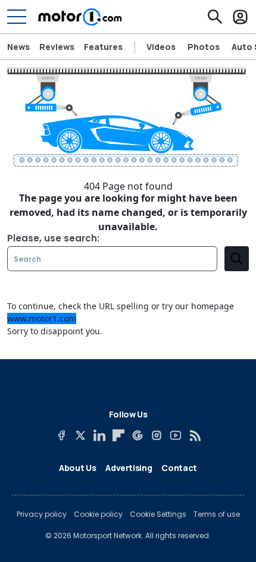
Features (103, 46)
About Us (77, 467)
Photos (204, 47)
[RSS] (195, 435)
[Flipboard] (118, 435)
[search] (236, 258)
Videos (161, 47)
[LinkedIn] (99, 435)
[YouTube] (176, 435)
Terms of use (216, 514)
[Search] (215, 17)
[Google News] (137, 435)
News (18, 46)
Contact (179, 467)
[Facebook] (61, 435)
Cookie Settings (158, 514)
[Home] (80, 16)
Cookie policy (98, 514)
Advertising (128, 467)
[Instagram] (157, 435)
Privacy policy (42, 514)
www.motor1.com (41, 318)
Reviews (56, 46)
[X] (80, 435)
